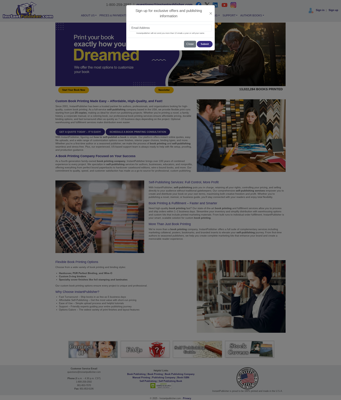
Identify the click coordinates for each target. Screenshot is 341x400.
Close (190, 44)
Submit (205, 44)
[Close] (210, 13)
